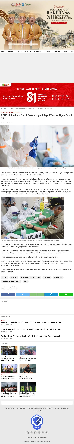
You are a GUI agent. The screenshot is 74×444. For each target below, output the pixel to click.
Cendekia (46, 51)
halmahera (14, 277)
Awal (3, 51)
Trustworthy (64, 408)
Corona (4, 277)
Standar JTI (37, 411)
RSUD (26, 281)
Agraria (10, 51)
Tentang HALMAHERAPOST (36, 408)
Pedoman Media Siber (19, 408)
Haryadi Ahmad (13, 287)
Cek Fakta (27, 51)
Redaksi (8, 408)
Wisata (65, 51)
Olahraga (37, 51)
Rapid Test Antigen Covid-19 (11, 281)
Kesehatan (47, 277)
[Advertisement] (37, 67)
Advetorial (57, 51)
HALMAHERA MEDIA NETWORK (40, 441)
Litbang (18, 51)
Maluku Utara (58, 277)
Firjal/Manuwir (13, 289)
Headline (6, 108)
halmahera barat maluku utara (30, 277)
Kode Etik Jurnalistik (53, 408)
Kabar (11, 108)
